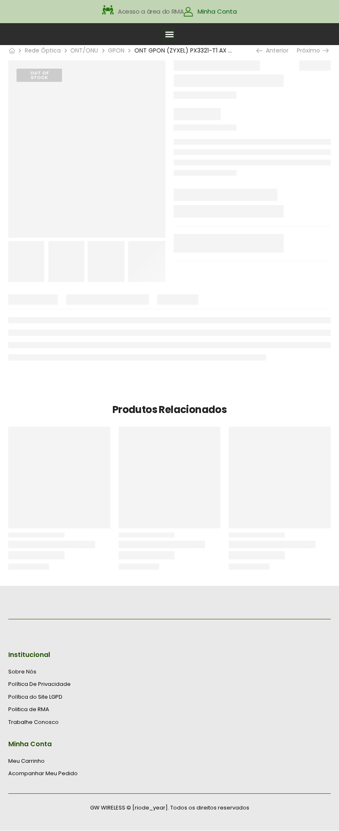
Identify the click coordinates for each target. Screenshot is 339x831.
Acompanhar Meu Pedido (43, 773)
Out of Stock (39, 75)
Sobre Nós (22, 672)
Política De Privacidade (39, 684)
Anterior (275, 50)
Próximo (311, 50)
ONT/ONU (84, 50)
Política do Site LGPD (35, 697)
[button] (169, 34)
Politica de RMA (28, 709)
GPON (116, 50)
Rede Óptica (43, 50)
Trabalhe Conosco (33, 722)
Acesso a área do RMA (151, 11)
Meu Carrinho (26, 761)
